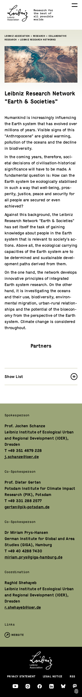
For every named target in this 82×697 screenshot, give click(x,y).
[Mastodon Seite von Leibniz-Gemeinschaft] (75, 686)
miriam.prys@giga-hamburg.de (33, 557)
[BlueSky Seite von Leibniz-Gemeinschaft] (63, 686)
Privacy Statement (21, 676)
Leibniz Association (17, 36)
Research (39, 36)
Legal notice (52, 676)
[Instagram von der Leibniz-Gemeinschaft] (28, 686)
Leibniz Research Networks (38, 39)
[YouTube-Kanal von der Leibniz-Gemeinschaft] (15, 686)
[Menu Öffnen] (74, 5)
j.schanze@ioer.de (22, 457)
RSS (72, 676)
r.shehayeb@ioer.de (23, 607)
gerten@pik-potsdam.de (27, 507)
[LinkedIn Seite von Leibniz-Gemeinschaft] (51, 686)
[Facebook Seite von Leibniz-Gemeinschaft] (39, 686)
